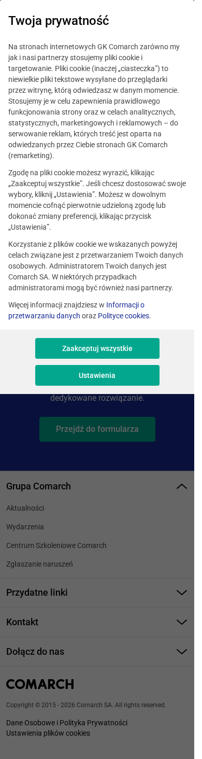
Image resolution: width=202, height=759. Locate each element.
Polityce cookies (123, 316)
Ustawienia (97, 375)
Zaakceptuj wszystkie (97, 348)
